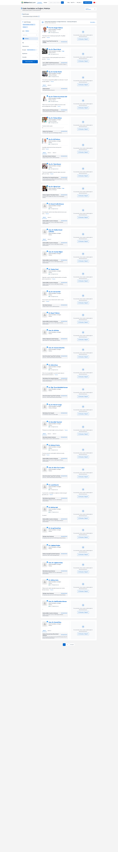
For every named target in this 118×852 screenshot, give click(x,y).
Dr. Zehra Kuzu (53, 365)
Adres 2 (49, 85)
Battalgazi (54, 75)
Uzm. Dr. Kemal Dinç (55, 622)
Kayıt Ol (72, 2)
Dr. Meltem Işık (53, 507)
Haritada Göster (64, 41)
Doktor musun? (88, 2)
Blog (68, 2)
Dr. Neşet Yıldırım (54, 313)
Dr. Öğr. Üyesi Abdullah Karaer (58, 387)
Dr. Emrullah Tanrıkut (55, 422)
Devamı (48, 37)
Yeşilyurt (54, 31)
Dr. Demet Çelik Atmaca (56, 204)
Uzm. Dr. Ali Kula (54, 330)
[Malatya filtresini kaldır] (26, 27)
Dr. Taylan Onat (54, 269)
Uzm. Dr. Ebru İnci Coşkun (57, 467)
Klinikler (45, 2)
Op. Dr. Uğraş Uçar (54, 186)
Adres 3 (54, 152)
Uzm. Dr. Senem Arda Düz (57, 348)
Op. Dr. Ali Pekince (54, 139)
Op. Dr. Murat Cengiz (55, 405)
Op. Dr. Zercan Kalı (54, 292)
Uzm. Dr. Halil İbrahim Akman (58, 601)
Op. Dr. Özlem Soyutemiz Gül (58, 96)
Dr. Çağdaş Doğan (54, 545)
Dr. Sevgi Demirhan (55, 528)
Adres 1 (44, 85)
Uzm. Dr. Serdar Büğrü (56, 252)
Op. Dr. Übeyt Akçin (55, 49)
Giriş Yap (78, 2)
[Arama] (62, 2)
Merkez (54, 52)
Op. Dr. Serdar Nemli (55, 72)
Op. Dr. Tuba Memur (55, 164)
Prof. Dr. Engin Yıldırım (56, 28)
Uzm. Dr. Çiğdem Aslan (56, 563)
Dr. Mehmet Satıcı (54, 445)
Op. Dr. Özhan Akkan (55, 118)
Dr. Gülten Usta (53, 580)
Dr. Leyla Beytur (54, 485)
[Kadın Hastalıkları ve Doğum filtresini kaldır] (34, 24)
